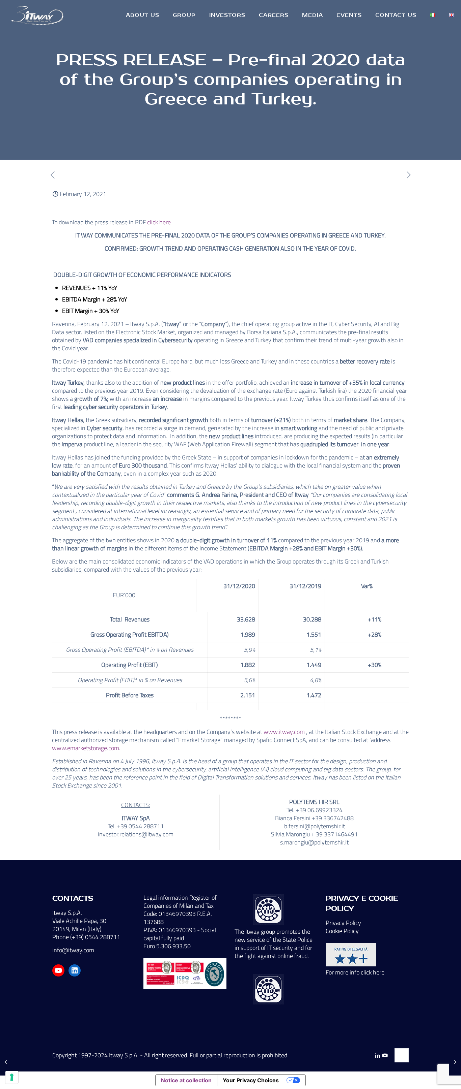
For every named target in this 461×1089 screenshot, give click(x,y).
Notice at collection (186, 1080)
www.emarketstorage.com (85, 747)
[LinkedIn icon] (377, 1055)
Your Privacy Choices (251, 1080)
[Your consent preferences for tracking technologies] (11, 1077)
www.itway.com (284, 731)
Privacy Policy (343, 922)
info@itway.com (73, 950)
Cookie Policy (342, 930)
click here (159, 222)
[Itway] (38, 15)
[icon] (385, 1055)
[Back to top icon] (402, 1055)
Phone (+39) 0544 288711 (86, 936)
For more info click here (355, 972)
